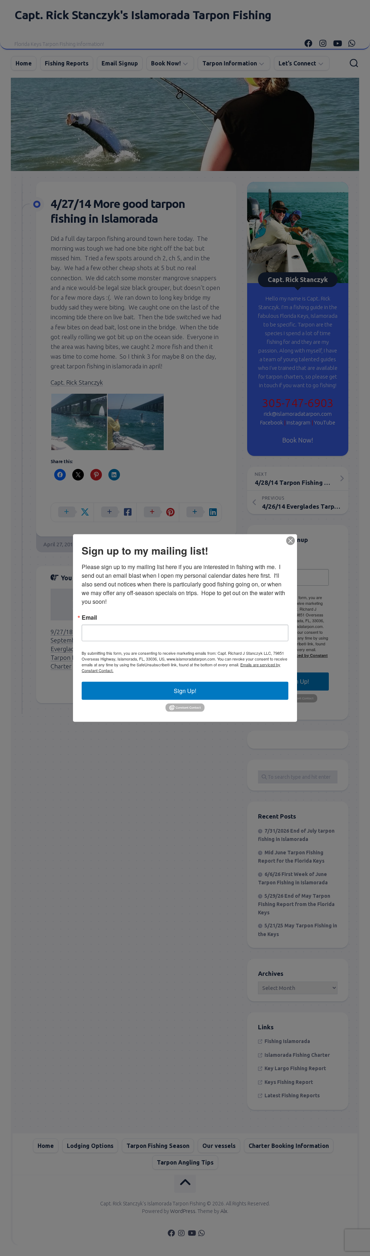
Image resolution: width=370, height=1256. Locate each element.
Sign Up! (185, 691)
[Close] (290, 541)
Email (89, 617)
